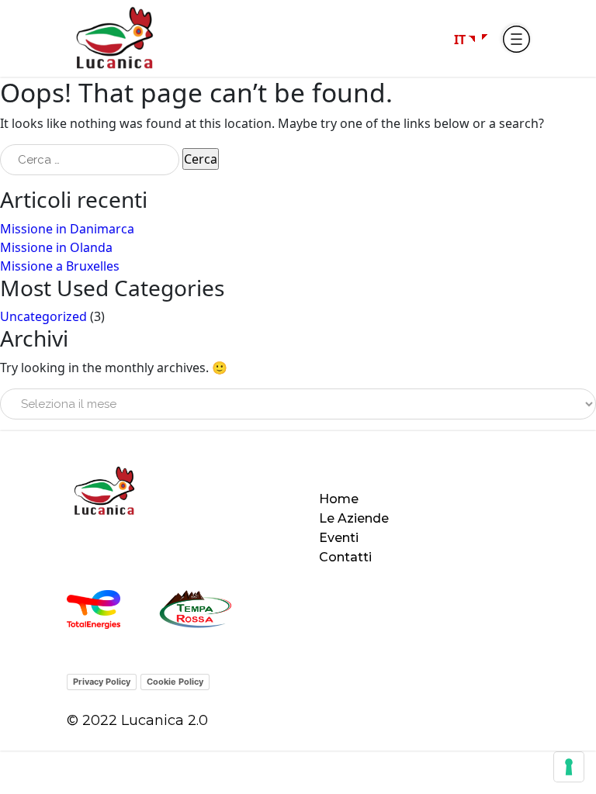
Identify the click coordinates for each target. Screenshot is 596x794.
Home (339, 499)
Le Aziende (354, 518)
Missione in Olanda (56, 247)
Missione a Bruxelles (60, 265)
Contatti (345, 557)
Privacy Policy (101, 681)
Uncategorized (43, 316)
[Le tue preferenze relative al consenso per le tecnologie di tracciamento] (569, 767)
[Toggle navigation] (515, 38)
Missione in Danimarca (67, 228)
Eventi (339, 537)
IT (460, 39)
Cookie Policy (175, 681)
